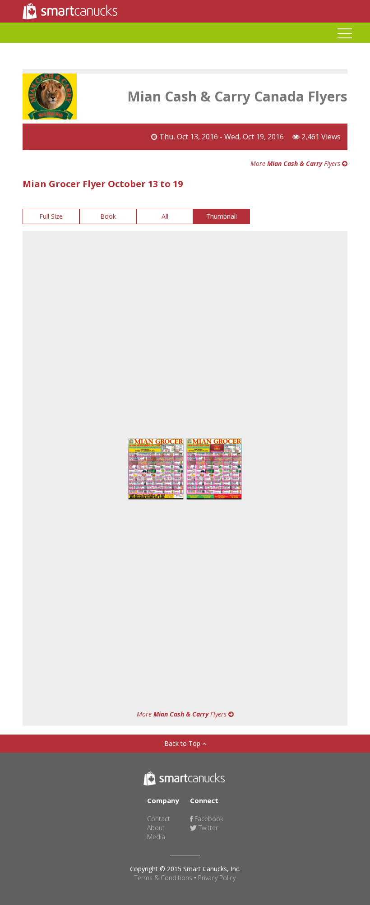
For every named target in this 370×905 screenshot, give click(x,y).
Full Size (51, 216)
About (156, 827)
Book (108, 216)
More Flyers (296, 163)
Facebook (208, 818)
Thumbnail (221, 216)
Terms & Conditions (163, 877)
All (165, 216)
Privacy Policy (217, 877)
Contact (158, 818)
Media (156, 836)
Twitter (207, 827)
